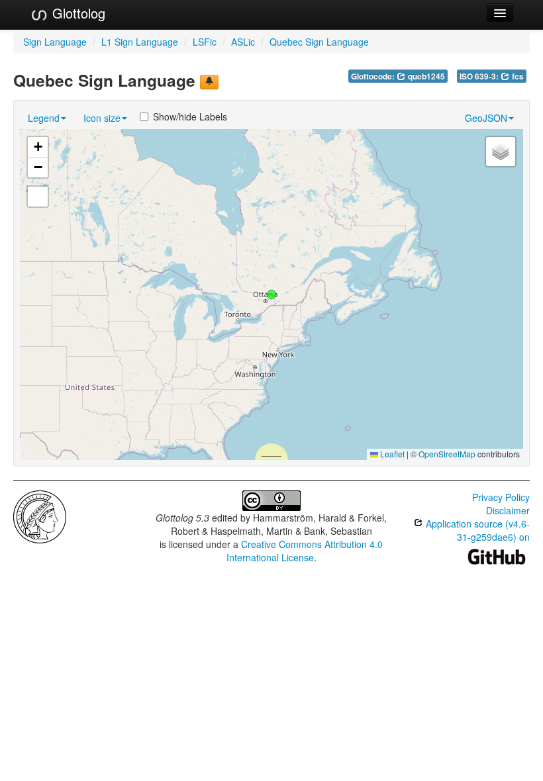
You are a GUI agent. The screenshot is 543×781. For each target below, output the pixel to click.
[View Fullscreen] (38, 197)
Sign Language (55, 41)
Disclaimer (508, 510)
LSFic (205, 41)
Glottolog (76, 13)
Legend (44, 117)
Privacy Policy (501, 497)
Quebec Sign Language (319, 41)
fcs (517, 76)
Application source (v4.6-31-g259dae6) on (476, 530)
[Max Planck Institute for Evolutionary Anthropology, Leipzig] (39, 515)
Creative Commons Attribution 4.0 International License (304, 550)
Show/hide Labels (190, 116)
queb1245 (425, 76)
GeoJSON (486, 117)
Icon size (102, 117)
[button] (271, 294)
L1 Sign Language (139, 41)
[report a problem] (209, 82)
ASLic (243, 41)
